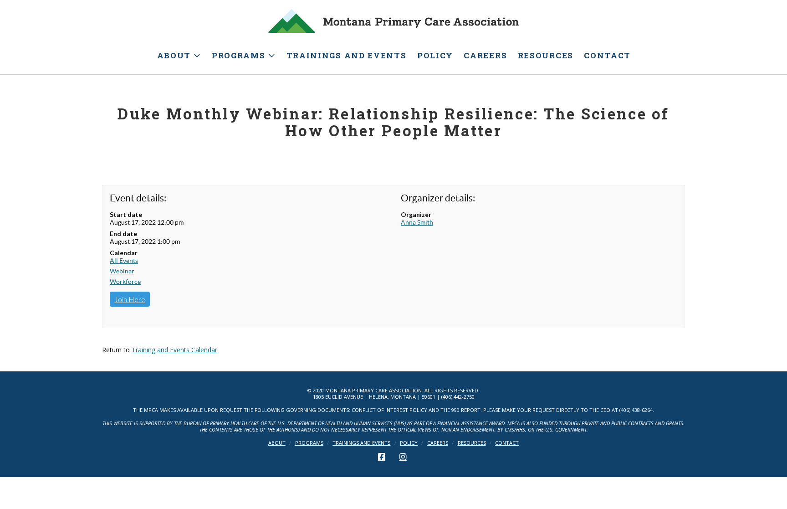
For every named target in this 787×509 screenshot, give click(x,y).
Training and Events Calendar (174, 349)
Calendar (124, 253)
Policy (409, 443)
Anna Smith (417, 222)
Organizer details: (438, 198)
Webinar (122, 271)
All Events (124, 260)
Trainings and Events (361, 443)
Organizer (416, 214)
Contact (507, 443)
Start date (126, 214)
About (277, 443)
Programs (309, 443)
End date (123, 233)
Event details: (138, 198)
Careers (437, 443)
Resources (472, 443)
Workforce (125, 281)
